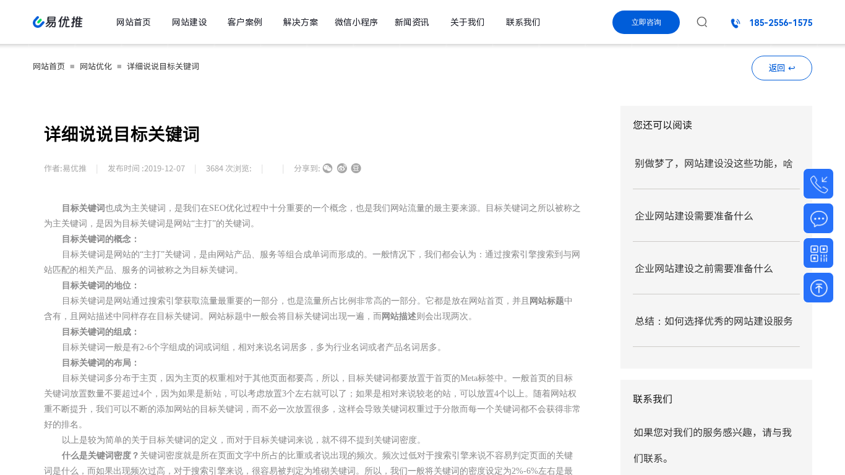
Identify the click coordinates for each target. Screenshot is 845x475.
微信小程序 (356, 22)
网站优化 (96, 66)
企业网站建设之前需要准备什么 (704, 267)
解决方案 (300, 22)
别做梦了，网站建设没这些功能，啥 (714, 162)
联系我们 (523, 22)
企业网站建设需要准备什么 (694, 215)
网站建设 (189, 22)
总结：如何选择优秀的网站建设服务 (714, 320)
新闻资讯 (412, 22)
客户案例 (245, 22)
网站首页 (49, 66)
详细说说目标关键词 (163, 66)
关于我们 (467, 22)
